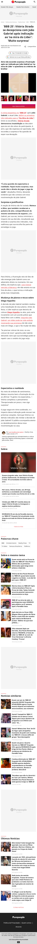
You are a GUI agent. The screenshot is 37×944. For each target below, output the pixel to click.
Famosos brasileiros (15, 546)
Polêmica (27, 546)
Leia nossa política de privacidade (18, 939)
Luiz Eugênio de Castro (16, 432)
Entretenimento (11, 543)
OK (18, 942)
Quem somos (26, 923)
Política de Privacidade (12, 923)
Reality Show (21, 22)
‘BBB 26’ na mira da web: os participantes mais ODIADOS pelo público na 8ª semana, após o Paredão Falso (23, 603)
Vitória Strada (18, 468)
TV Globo (4, 546)
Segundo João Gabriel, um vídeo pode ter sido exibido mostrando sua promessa (17, 320)
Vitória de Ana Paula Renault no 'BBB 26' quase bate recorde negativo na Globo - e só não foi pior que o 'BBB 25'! (24, 577)
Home (2, 22)
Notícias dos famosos (11, 22)
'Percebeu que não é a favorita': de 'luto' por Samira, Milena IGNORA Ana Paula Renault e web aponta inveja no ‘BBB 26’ (24, 778)
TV (29, 543)
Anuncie (18, 927)
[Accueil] (19, 1)
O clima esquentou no (14, 113)
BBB (27, 22)
